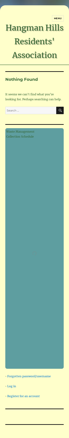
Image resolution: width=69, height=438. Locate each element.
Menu (58, 18)
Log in (11, 386)
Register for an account (23, 396)
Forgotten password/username (29, 376)
